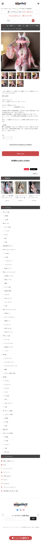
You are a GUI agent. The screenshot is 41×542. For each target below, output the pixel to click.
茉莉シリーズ (8, 279)
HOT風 (6, 219)
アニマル (6, 294)
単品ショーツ (8, 268)
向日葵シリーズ (8, 276)
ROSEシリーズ (8, 332)
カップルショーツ (9, 362)
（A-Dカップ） (8, 261)
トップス (6, 231)
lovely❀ (6, 253)
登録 (33, 518)
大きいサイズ (8, 403)
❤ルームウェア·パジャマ (9, 309)
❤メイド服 (6, 212)
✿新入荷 (5, 429)
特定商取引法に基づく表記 (10, 491)
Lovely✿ (6, 395)
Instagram (6, 483)
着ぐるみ (6, 452)
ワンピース (7, 324)
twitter (5, 479)
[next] (38, 515)
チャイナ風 (7, 287)
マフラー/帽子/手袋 (9, 373)
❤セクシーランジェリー (9, 272)
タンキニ (6, 380)
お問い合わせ (7, 476)
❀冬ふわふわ (7, 328)
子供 (5, 399)
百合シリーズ (8, 298)
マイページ (6, 472)
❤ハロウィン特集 (7, 411)
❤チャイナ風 (6, 336)
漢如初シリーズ (8, 347)
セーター (6, 444)
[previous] (3, 515)
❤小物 (4, 354)
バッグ (6, 350)
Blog (4, 465)
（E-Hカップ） (8, 264)
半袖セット (7, 313)
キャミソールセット (9, 317)
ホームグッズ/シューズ (10, 366)
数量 (3, 135)
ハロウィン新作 (8, 414)
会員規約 (37, 527)
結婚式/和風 (7, 291)
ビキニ (6, 392)
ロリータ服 (7, 227)
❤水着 (4, 377)
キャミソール (8, 358)
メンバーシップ (7, 468)
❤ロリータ (6, 223)
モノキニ (6, 388)
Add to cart (20, 154)
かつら (6, 234)
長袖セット (7, 321)
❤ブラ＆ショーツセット (9, 249)
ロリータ (6, 339)
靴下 (5, 238)
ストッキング (8, 302)
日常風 (6, 216)
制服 (5, 283)
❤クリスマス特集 (8, 433)
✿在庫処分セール (7, 246)
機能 (5, 369)
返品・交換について (9, 461)
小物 (5, 242)
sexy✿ (6, 257)
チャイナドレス (8, 343)
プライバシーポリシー (9, 487)
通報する (35, 173)
